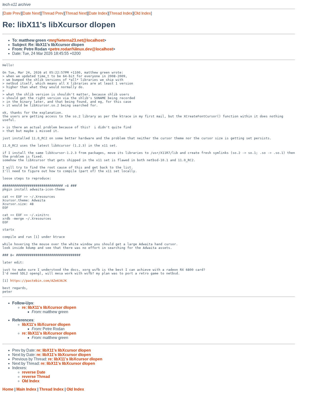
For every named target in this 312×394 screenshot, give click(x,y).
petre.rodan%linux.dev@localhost (81, 49)
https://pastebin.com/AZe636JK (38, 280)
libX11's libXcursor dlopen (46, 324)
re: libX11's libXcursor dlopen (49, 307)
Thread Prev (52, 13)
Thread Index (120, 13)
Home (7, 389)
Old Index (142, 13)
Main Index (26, 389)
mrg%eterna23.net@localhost (76, 40)
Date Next (31, 13)
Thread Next (76, 13)
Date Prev (12, 13)
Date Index (98, 13)
